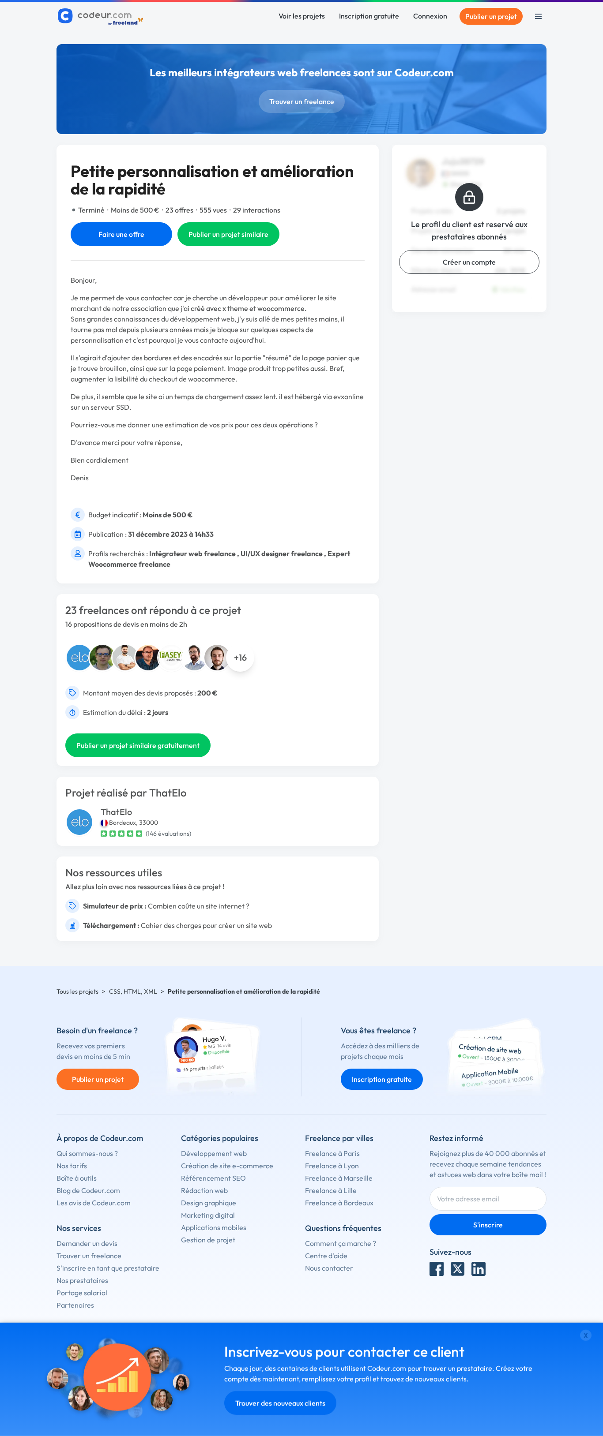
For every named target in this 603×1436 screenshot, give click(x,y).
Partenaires (75, 1305)
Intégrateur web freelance (192, 553)
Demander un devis (87, 1243)
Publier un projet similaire (228, 234)
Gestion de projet (208, 1239)
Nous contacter (329, 1268)
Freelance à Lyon (332, 1165)
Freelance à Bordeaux (339, 1202)
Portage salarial (82, 1292)
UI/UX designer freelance (282, 553)
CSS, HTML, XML (133, 991)
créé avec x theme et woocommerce (248, 308)
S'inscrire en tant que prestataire (108, 1268)
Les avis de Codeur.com (94, 1202)
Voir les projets (302, 15)
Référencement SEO (213, 1178)
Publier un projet (491, 16)
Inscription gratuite (369, 15)
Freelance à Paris (332, 1153)
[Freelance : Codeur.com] (102, 16)
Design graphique (208, 1202)
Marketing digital (208, 1215)
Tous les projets (77, 991)
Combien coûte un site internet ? (198, 905)
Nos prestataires (82, 1280)
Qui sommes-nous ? (87, 1153)
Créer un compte (469, 262)
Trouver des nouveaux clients (280, 1403)
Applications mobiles (213, 1227)
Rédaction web (204, 1190)
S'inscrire (488, 1224)
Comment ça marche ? (340, 1243)
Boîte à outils (77, 1178)
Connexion (430, 15)
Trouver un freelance (301, 101)
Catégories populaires (219, 1138)
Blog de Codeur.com (88, 1190)
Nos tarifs (72, 1165)
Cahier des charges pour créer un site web (206, 925)
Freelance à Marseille (339, 1178)
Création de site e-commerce (227, 1165)
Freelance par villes (339, 1138)
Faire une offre (121, 234)
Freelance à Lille (331, 1190)
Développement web (214, 1153)
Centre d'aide (326, 1255)
